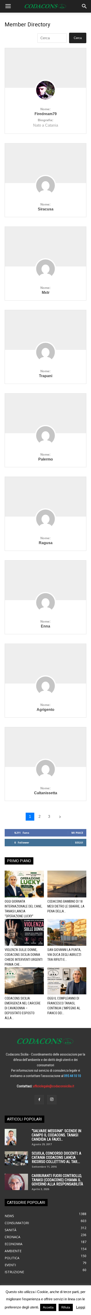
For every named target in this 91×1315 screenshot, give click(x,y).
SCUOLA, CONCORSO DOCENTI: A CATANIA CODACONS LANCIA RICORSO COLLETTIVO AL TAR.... (56, 1157)
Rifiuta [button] (65, 1307)
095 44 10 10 (72, 1076)
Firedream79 (46, 114)
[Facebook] (39, 1099)
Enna (45, 626)
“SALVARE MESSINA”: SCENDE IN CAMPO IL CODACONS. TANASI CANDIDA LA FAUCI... (56, 1135)
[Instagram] (51, 1099)
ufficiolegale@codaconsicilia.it (53, 1086)
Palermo (45, 459)
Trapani (45, 376)
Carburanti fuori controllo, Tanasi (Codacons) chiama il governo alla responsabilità (57, 1179)
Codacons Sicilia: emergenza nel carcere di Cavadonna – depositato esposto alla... (23, 1008)
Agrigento (45, 710)
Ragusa (45, 543)
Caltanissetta (45, 793)
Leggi (80, 1307)
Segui (79, 842)
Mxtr (45, 292)
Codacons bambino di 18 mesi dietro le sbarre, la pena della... (65, 906)
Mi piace (77, 832)
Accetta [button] (48, 1307)
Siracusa (45, 209)
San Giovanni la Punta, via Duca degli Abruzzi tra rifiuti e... (64, 954)
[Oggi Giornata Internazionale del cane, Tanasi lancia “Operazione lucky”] (24, 884)
